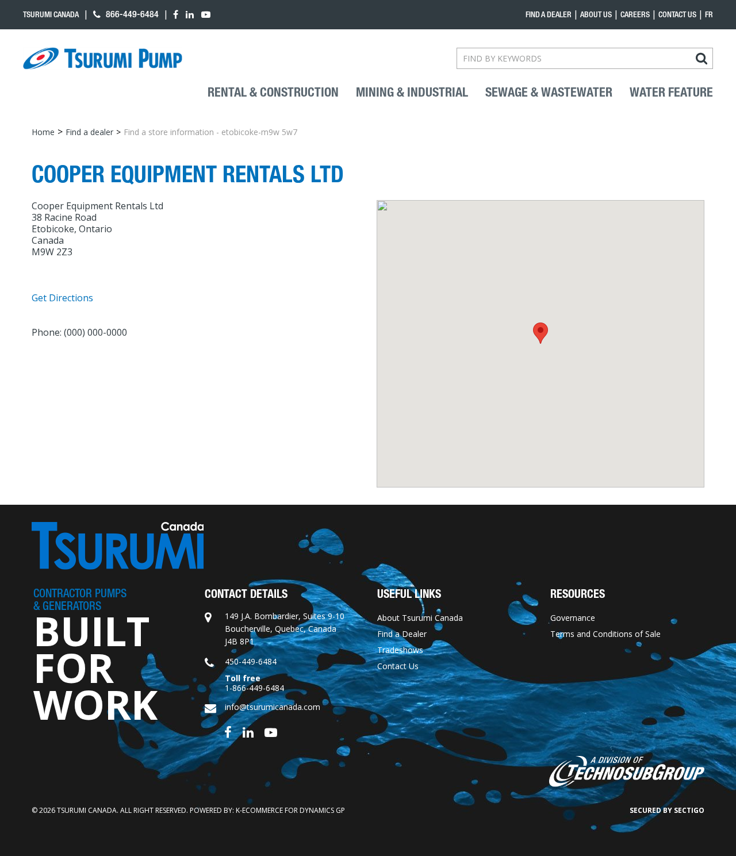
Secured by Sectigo (667, 810)
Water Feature (671, 92)
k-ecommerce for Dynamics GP (290, 810)
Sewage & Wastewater (548, 92)
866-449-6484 (131, 14)
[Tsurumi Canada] (102, 58)
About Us (596, 14)
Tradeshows (400, 649)
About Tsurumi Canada (420, 617)
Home (43, 131)
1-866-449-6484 (254, 687)
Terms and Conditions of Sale (605, 633)
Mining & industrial (412, 92)
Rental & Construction (273, 92)
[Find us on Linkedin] (248, 731)
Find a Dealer (402, 633)
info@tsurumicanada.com (272, 706)
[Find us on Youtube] (270, 731)
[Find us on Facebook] (228, 731)
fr (709, 14)
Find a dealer (549, 14)
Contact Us (677, 14)
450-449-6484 (251, 661)
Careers (635, 14)
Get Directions (62, 297)
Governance (572, 617)
